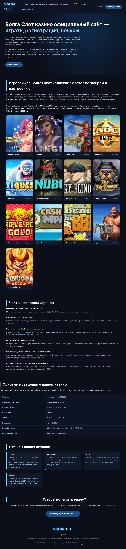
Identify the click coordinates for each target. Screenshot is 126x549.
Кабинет (98, 7)
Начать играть (13, 65)
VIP (73, 4)
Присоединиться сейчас (61, 514)
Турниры (25, 4)
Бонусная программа (39, 4)
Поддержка (53, 4)
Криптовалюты (27, 9)
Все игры (83, 4)
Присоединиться (113, 7)
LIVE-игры (64, 4)
